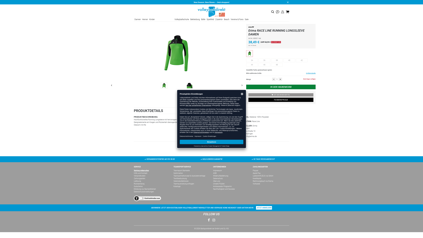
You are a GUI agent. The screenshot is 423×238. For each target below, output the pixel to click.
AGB (215, 173)
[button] (272, 11)
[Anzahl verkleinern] (273, 79)
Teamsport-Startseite (181, 170)
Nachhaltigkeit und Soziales (224, 189)
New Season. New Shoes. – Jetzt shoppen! (211, 2)
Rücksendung (139, 184)
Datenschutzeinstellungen (144, 192)
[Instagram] (213, 220)
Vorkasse (256, 184)
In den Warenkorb (280, 87)
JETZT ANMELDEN (264, 208)
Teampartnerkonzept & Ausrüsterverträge (189, 176)
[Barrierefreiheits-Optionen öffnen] (136, 198)
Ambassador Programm (222, 186)
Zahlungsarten (139, 178)
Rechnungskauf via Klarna (263, 181)
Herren (145, 19)
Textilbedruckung (180, 178)
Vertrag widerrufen (141, 170)
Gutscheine (138, 186)
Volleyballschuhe (181, 19)
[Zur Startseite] (211, 12)
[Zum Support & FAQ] (277, 12)
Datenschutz (218, 178)
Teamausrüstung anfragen (183, 184)
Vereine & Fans (237, 19)
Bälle (203, 19)
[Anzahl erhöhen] (280, 79)
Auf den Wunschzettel (282, 95)
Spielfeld (210, 19)
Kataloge (176, 186)
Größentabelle (311, 73)
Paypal (255, 170)
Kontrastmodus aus (152, 198)
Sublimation (178, 173)
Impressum (217, 170)
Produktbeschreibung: (146, 117)
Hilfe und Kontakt (140, 173)
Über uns (216, 181)
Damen (138, 19)
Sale (247, 19)
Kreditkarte (257, 178)
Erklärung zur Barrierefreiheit (145, 189)
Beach (226, 19)
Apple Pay (257, 173)
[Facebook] (209, 220)
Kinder (152, 19)
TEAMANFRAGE (281, 100)
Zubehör (219, 19)
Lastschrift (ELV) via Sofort (263, 176)
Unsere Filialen (219, 184)
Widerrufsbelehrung (220, 176)
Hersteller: (246, 126)
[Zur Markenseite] (251, 27)
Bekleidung (195, 19)
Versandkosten (139, 176)
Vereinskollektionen (181, 181)
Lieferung (137, 181)
